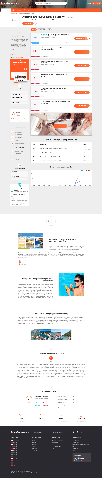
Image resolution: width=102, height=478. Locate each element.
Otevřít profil (18, 115)
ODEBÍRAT (60, 126)
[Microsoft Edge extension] (79, 460)
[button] (84, 170)
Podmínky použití (44, 42)
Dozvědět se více (19, 57)
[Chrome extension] (74, 460)
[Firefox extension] (81, 460)
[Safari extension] (77, 460)
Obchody (21, 13)
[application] (61, 178)
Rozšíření (74, 450)
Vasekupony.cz (14, 13)
